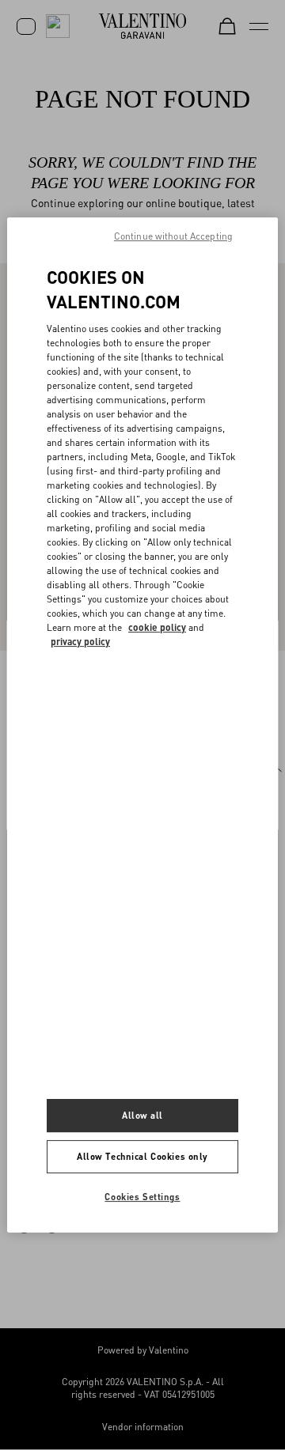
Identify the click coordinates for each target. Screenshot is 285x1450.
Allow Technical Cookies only (142, 1156)
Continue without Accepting (173, 236)
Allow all (142, 1115)
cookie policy (157, 627)
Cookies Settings (142, 1197)
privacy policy (80, 642)
